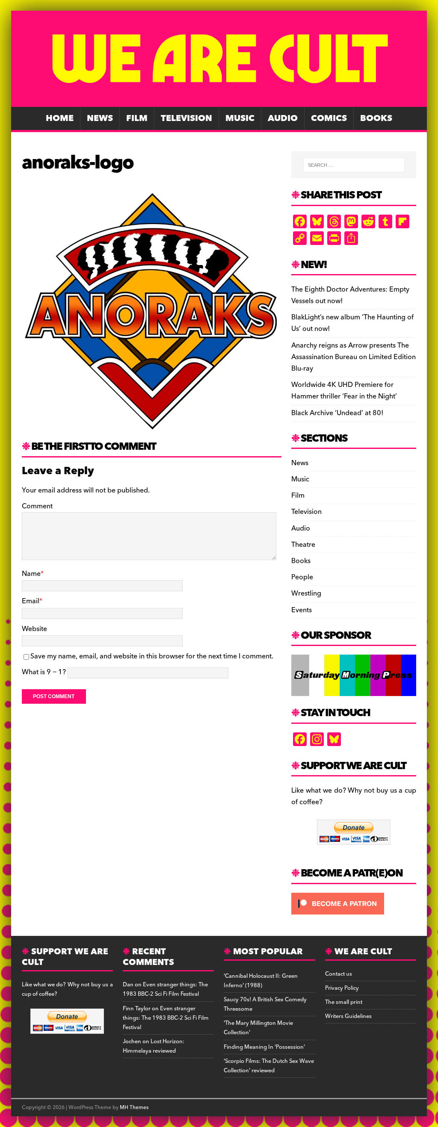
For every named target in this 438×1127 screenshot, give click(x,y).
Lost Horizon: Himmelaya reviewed (153, 1046)
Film (137, 118)
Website (34, 629)
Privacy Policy (342, 988)
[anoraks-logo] (151, 426)
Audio (283, 118)
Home (60, 118)
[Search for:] (354, 165)
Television (186, 118)
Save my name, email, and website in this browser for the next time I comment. (151, 656)
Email (30, 601)
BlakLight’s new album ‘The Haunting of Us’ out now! (352, 323)
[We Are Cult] (219, 101)
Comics (329, 118)
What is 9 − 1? (44, 672)
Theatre (303, 545)
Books (376, 118)
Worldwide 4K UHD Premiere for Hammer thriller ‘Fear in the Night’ (344, 390)
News (100, 118)
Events (301, 610)
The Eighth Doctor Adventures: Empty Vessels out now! (350, 295)
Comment (37, 506)
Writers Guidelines (348, 1016)
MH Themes (134, 1107)
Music (240, 118)
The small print (343, 1002)
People (302, 577)
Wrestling (306, 593)
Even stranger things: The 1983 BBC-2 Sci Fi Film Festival (165, 989)
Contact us (338, 974)
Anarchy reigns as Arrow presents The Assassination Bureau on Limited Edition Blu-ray (353, 357)
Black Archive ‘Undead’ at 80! (337, 413)
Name (31, 574)
